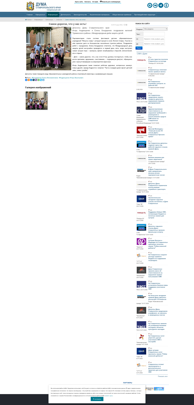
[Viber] (36, 80)
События (59, 19)
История (95, 2)
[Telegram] (43, 80)
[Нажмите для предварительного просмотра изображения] (48, 48)
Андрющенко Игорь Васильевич (71, 77)
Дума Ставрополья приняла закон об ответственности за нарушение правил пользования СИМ (155, 272)
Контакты (88, 2)
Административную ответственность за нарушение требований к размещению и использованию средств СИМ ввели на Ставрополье (157, 114)
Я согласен (97, 399)
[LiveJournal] (34, 80)
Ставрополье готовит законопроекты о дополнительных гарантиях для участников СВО (157, 368)
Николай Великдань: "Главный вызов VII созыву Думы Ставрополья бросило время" (156, 132)
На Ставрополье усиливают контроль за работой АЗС (156, 83)
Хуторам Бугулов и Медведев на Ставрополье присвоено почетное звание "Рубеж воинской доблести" (158, 244)
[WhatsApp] (38, 80)
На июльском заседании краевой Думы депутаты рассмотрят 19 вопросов (157, 297)
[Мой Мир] (31, 80)
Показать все (163, 376)
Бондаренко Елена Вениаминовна (45, 77)
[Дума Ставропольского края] (43, 5)
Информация (38, 19)
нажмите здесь (109, 395)
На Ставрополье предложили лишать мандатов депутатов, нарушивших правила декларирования (156, 99)
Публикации (49, 19)
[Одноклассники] (29, 80)
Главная (29, 19)
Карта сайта (79, 2)
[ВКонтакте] (26, 80)
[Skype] (41, 80)
